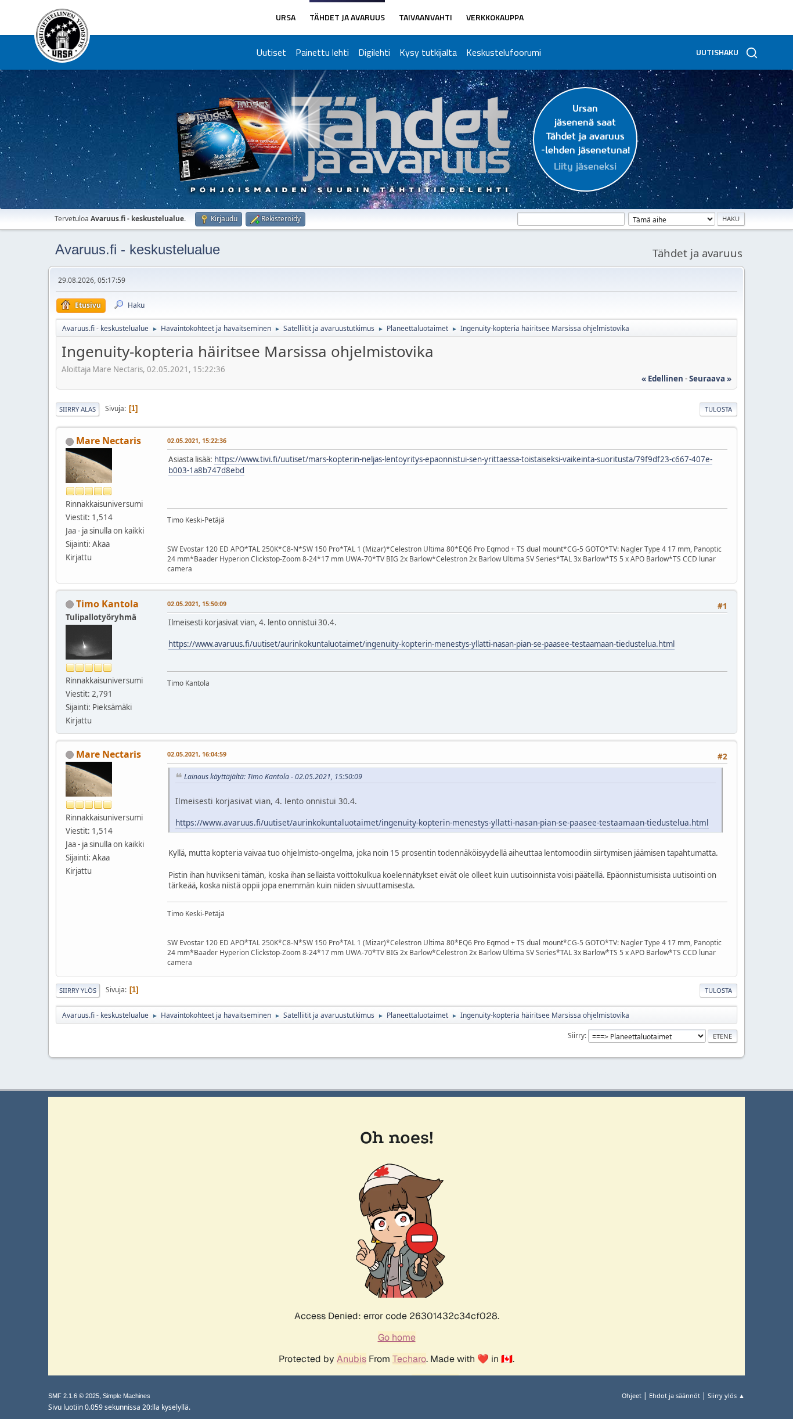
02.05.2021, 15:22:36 (196, 440)
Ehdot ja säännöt (674, 1395)
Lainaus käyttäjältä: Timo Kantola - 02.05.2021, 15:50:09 (273, 776)
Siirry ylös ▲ (726, 1395)
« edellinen (662, 378)
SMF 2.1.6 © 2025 (73, 1395)
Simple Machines (126, 1395)
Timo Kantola (107, 603)
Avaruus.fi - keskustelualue (137, 249)
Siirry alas (77, 409)
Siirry (576, 1035)
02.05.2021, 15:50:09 (196, 603)
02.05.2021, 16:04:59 (196, 754)
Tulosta (718, 409)
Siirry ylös (77, 990)
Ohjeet (631, 1395)
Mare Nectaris (108, 440)
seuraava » (710, 378)
